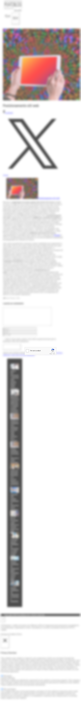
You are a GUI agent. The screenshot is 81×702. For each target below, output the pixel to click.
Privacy (50, 353)
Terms (54, 353)
